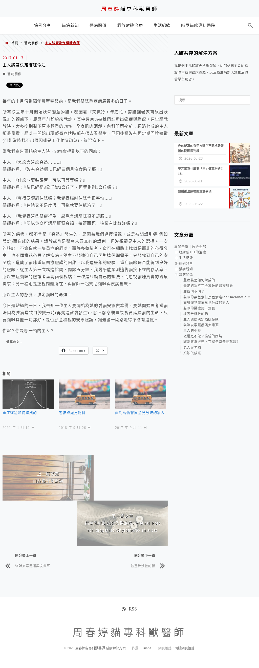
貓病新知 (186, 269)
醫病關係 (31, 43)
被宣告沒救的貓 (143, 565)
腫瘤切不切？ (194, 291)
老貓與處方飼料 (72, 413)
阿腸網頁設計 (185, 648)
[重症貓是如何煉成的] (28, 394)
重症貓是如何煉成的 (20, 413)
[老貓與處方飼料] (84, 394)
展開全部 (181, 247)
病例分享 (186, 263)
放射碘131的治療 (192, 252)
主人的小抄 (192, 330)
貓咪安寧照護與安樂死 (32, 565)
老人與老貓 (192, 347)
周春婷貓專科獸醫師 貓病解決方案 (100, 648)
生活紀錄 (186, 258)
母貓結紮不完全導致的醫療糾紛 (208, 286)
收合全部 (199, 247)
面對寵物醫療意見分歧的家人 (140, 413)
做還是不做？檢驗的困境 (202, 336)
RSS (133, 609)
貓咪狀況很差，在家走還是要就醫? (211, 341)
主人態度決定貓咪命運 (201, 319)
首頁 (14, 43)
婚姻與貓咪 (192, 353)
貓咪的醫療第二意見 (199, 308)
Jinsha (146, 648)
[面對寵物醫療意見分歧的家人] (140, 394)
